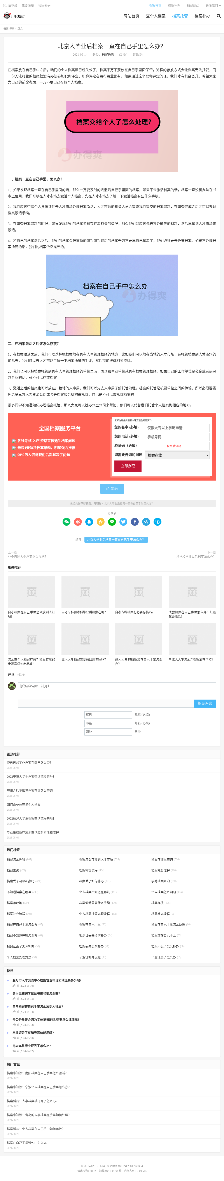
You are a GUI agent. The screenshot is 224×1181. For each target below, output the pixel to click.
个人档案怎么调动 (167, 892)
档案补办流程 (19, 914)
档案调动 (193, 5)
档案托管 (180, 16)
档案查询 (16, 870)
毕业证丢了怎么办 (166, 957)
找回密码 (44, 5)
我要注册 (28, 5)
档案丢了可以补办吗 (24, 881)
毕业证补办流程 (92, 957)
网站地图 (112, 1166)
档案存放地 (18, 903)
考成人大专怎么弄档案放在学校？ (192, 659)
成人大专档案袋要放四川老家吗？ (84, 659)
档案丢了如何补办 (94, 881)
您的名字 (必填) (126, 427)
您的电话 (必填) (126, 436)
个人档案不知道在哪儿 (98, 892)
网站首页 (131, 16)
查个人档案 (156, 16)
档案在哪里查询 (165, 859)
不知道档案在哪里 (22, 892)
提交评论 (205, 703)
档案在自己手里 (92, 924)
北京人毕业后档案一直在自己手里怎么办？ (112, 46)
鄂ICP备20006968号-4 (130, 1166)
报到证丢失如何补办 (95, 935)
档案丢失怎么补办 (94, 946)
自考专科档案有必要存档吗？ (135, 612)
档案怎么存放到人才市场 (99, 859)
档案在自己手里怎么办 (25, 924)
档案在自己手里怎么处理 (171, 924)
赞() (114, 488)
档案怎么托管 (19, 859)
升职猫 (14, 15)
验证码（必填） (147, 446)
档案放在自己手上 (166, 935)
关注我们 (212, 5)
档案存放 (160, 903)
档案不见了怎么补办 (167, 946)
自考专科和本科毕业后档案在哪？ (84, 612)
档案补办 (202, 16)
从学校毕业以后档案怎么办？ (196, 556)
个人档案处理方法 (22, 957)
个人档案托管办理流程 (98, 914)
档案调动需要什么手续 (98, 903)
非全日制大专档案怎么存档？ (28, 556)
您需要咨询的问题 (128, 455)
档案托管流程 (91, 870)
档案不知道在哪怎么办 (25, 935)
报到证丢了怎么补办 (23, 946)
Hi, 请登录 (10, 5)
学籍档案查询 (164, 881)
